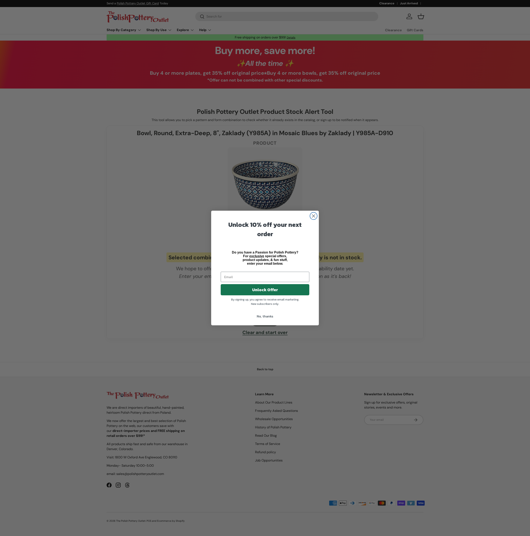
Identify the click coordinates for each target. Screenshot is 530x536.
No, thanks (265, 316)
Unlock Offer (265, 290)
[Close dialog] (313, 216)
